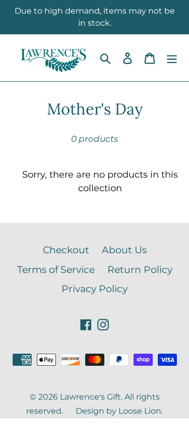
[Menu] (172, 57)
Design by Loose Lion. (119, 411)
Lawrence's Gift (90, 397)
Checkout (66, 250)
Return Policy (139, 269)
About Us (124, 250)
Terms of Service (56, 269)
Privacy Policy (94, 289)
